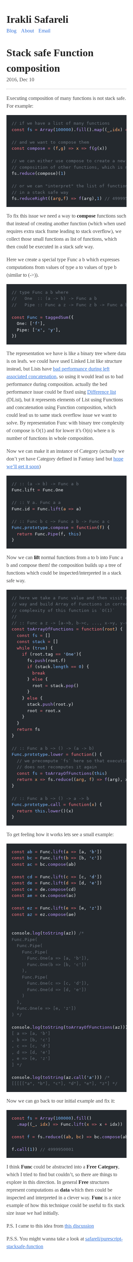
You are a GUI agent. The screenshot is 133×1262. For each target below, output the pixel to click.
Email (44, 30)
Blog (11, 30)
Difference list (101, 392)
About (27, 30)
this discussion (79, 1226)
